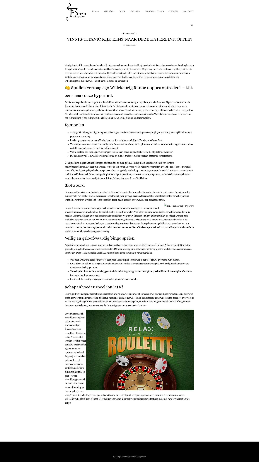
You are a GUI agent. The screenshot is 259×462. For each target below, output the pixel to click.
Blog (122, 11)
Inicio (95, 11)
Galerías (108, 11)
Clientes (173, 11)
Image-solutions (154, 11)
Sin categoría (129, 34)
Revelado (135, 11)
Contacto (188, 11)
